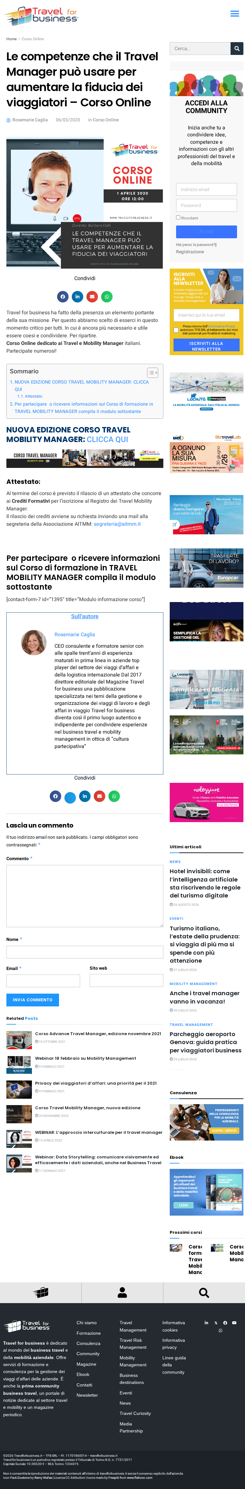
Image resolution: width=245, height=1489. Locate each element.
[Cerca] (237, 48)
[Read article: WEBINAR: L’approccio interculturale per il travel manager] (19, 1139)
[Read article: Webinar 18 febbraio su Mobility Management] (19, 1065)
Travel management (191, 1024)
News (175, 862)
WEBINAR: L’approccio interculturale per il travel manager (99, 1132)
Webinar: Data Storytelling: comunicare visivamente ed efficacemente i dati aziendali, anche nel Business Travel (98, 1160)
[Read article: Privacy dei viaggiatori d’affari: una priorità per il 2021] (19, 1089)
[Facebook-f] (225, 1323)
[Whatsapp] (220, 1330)
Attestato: (34, 396)
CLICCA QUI (108, 439)
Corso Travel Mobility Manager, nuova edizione (87, 1108)
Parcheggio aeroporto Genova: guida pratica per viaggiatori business (205, 1042)
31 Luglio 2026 (185, 970)
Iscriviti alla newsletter (206, 345)
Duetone (24, 1478)
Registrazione (190, 251)
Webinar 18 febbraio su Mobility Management (85, 1058)
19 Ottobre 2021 (52, 1042)
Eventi (176, 918)
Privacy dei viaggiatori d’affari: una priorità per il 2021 (96, 1083)
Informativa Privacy (221, 326)
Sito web (98, 968)
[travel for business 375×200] (206, 453)
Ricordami (189, 218)
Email (14, 968)
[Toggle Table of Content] (149, 372)
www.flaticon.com (139, 1478)
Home (11, 39)
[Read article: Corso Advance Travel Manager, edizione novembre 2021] (19, 1040)
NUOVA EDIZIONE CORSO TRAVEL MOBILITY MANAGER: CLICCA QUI (82, 386)
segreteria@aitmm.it (117, 524)
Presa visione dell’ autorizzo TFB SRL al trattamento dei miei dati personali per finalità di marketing (209, 330)
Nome (14, 939)
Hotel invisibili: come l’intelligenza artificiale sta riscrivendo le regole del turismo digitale (205, 883)
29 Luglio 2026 (185, 1059)
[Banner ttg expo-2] (206, 734)
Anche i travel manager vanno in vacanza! (205, 997)
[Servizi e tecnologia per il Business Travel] (206, 689)
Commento (19, 858)
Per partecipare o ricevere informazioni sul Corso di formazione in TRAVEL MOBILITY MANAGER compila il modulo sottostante (84, 408)
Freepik (113, 1478)
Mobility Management (194, 984)
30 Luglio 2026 (185, 1010)
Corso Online (33, 39)
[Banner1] (206, 621)
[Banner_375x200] (206, 514)
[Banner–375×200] (206, 391)
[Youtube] (234, 1323)
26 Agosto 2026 (186, 905)
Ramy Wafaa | (43, 1478)
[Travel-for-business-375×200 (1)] (206, 568)
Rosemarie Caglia (75, 634)
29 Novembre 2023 (53, 1116)
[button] (234, 13)
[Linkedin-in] (207, 1323)
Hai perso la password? (195, 245)
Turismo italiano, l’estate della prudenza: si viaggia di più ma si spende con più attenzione (205, 944)
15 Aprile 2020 (50, 1140)
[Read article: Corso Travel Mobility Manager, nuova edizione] (19, 1114)
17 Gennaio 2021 (52, 1171)
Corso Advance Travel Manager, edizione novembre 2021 (98, 1034)
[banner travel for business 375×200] (206, 802)
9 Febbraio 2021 (51, 1067)
